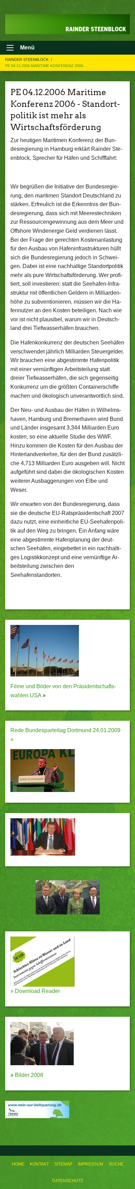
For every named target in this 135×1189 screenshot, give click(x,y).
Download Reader (37, 991)
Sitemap (63, 1164)
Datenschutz (67, 1180)
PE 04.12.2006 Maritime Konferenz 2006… (46, 66)
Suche (116, 1164)
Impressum (90, 1164)
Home (18, 1164)
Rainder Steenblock (27, 59)
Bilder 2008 (26, 1075)
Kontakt (39, 1164)
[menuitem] (18, 1164)
